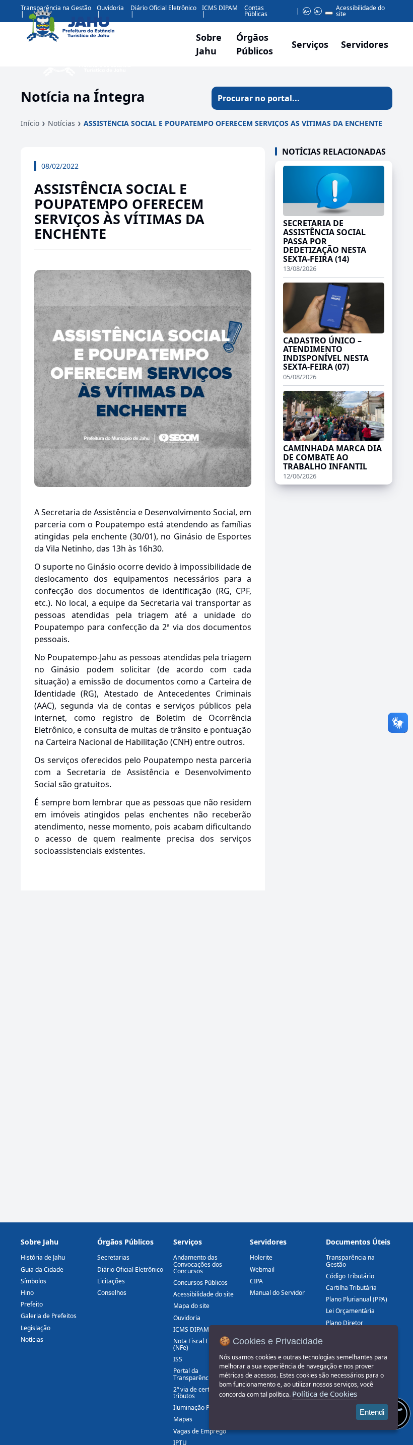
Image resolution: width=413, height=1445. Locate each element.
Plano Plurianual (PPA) (356, 1299)
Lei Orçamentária (350, 1310)
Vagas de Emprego (199, 1431)
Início (30, 123)
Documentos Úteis (358, 1242)
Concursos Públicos (200, 1282)
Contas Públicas (255, 11)
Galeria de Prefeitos (49, 1316)
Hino (27, 1292)
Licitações (111, 1281)
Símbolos (33, 1281)
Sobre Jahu (209, 44)
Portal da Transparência (193, 1374)
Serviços (310, 44)
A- (317, 11)
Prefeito (32, 1304)
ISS (177, 1359)
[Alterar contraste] (329, 13)
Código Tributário (350, 1276)
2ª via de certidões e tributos (201, 1392)
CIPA (256, 1281)
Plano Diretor (344, 1323)
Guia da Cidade (42, 1269)
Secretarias (113, 1257)
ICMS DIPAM (220, 8)
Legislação (35, 1328)
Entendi (372, 1412)
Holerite (261, 1257)
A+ (306, 11)
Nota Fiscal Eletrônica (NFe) (203, 1344)
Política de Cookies (324, 1394)
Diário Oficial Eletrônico (130, 1269)
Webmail (262, 1269)
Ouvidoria (186, 1318)
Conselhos (111, 1292)
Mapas (182, 1419)
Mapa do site (191, 1305)
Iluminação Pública (199, 1407)
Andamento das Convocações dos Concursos (197, 1264)
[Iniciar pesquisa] (380, 98)
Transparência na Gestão (350, 1260)
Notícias (61, 123)
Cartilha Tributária (351, 1287)
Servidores (268, 1242)
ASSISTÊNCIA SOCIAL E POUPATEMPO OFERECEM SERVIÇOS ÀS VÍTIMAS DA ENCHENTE (233, 123)
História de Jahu (43, 1257)
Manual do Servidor (277, 1292)
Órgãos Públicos (125, 1242)
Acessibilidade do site (360, 11)
